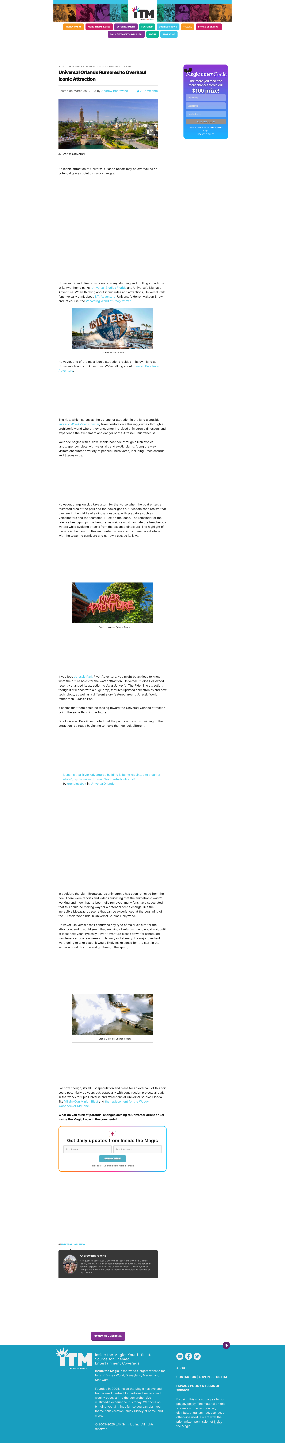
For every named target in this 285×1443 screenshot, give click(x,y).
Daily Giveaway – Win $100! (126, 34)
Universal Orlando (120, 66)
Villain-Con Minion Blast (81, 1101)
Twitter (197, 1356)
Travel (187, 27)
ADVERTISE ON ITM (212, 1377)
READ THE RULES (205, 134)
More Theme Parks (99, 27)
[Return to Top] (226, 1345)
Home (61, 66)
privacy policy (185, 1404)
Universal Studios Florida (108, 287)
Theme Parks (74, 66)
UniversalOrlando (103, 783)
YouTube (179, 1356)
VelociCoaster (78, 424)
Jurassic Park (83, 676)
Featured (147, 27)
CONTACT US (186, 1377)
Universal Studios (96, 66)
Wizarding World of (108, 301)
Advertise (169, 34)
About (152, 34)
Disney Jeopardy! (208, 27)
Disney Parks (74, 27)
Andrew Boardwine (114, 91)
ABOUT (181, 1368)
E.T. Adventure (105, 296)
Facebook (188, 1356)
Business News (168, 27)
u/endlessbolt (76, 783)
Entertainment (126, 27)
